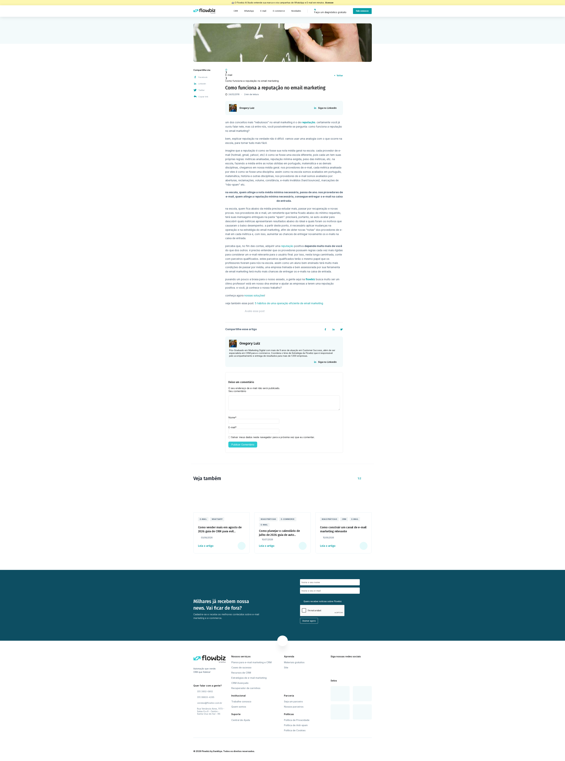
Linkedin (202, 83)
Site (286, 667)
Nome (232, 417)
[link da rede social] (332, 664)
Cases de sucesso (241, 667)
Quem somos (238, 706)
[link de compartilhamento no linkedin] (333, 329)
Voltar (340, 75)
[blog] (204, 11)
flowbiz (310, 279)
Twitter (201, 90)
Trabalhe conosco (241, 701)
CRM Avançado (240, 682)
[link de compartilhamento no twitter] (341, 329)
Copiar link (203, 96)
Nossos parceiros (293, 706)
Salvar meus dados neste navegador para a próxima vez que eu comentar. (273, 437)
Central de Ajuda (240, 720)
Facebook (202, 77)
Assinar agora (309, 620)
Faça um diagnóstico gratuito (330, 12)
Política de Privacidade (296, 720)
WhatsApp (249, 11)
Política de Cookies (294, 730)
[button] (365, 478)
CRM (236, 11)
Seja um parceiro (293, 701)
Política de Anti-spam (296, 725)
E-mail (263, 11)
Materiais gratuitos (294, 662)
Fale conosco (362, 11)
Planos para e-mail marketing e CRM (251, 662)
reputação (287, 246)
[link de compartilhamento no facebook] (325, 329)
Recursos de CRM (241, 672)
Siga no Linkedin (327, 107)
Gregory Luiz (246, 108)
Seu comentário (237, 391)
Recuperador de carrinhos (245, 688)
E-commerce (279, 11)
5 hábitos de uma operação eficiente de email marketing (289, 303)
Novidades (296, 11)
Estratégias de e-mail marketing (249, 677)
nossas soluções (254, 295)
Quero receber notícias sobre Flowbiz (322, 601)
